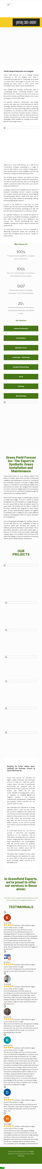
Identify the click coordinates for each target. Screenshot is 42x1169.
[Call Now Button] (2, 1168)
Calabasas (15, 900)
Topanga (22, 900)
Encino (33, 900)
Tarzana (8, 900)
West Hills (34, 898)
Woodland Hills (9, 898)
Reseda (28, 900)
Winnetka (27, 898)
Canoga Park (19, 898)
